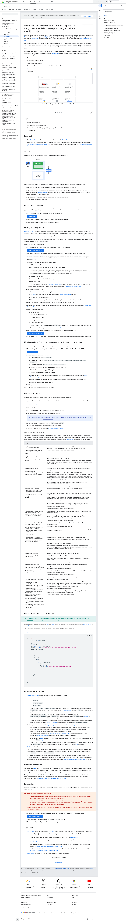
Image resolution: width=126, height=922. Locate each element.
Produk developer (25, 900)
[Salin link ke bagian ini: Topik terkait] (35, 827)
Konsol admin (50, 897)
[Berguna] (90, 22)
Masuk (122, 1)
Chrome (46, 913)
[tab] (26, 632)
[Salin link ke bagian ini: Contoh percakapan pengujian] (45, 433)
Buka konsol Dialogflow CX (35, 250)
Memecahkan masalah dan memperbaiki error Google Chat (51, 778)
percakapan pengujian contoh (58, 328)
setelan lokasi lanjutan (65, 294)
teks (48, 624)
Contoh (34, 9)
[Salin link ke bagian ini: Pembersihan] (35, 784)
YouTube (74, 904)
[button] (9, 26)
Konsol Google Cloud (51, 902)
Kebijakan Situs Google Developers (54, 870)
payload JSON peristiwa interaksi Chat (60, 733)
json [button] (27, 632)
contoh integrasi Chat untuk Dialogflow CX (74, 759)
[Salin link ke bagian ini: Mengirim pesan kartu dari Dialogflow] (55, 613)
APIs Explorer (50, 904)
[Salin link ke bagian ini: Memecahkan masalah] (43, 765)
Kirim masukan (87, 26)
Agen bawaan (55, 53)
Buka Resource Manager (35, 816)
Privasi (30, 919)
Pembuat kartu (49, 9)
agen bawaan (66, 258)
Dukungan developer (26, 904)
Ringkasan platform (25, 897)
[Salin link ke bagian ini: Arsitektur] (33, 152)
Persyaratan (24, 919)
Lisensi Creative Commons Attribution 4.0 (60, 868)
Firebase (53, 913)
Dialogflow (27, 37)
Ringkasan (4, 9)
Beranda (25, 1)
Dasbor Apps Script (51, 900)
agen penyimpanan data (55, 284)
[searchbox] (10, 14)
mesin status (51, 831)
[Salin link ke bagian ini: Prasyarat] (33, 136)
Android (39, 913)
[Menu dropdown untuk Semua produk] (48, 2)
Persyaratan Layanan (26, 907)
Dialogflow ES (35, 38)
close (124, 6)
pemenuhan (27, 626)
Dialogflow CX (47, 37)
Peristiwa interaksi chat (33, 695)
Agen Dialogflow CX (29, 231)
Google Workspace (34, 21)
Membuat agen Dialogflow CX (73, 286)
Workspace (14, 2)
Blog (73, 897)
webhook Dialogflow (42, 192)
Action (86, 716)
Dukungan (41, 9)
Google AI (73, 913)
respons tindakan (45, 740)
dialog (41, 738)
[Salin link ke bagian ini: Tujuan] (31, 119)
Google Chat (33, 1)
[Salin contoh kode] (92, 635)
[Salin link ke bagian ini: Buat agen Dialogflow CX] (45, 228)
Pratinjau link (30, 747)
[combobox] (100, 1)
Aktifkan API (32, 216)
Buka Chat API (32, 352)
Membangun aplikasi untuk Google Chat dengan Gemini (48, 846)
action (76, 744)
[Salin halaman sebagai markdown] (36, 31)
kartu (53, 624)
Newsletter (74, 900)
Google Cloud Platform (63, 913)
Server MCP (27, 9)
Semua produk (42, 1)
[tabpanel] (58, 660)
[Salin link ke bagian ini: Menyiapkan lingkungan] (44, 205)
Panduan (11, 9)
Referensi (53, 1)
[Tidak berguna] (92, 22)
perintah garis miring (66, 710)
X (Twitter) (74, 902)
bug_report (119, 6)
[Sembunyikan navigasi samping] (17, 919)
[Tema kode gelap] (89, 635)
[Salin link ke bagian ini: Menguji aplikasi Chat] (42, 393)
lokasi (34, 294)
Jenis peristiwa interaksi (36, 698)
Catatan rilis (24, 902)
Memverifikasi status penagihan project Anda (38, 144)
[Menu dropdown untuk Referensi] (58, 2)
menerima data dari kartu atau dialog (65, 725)
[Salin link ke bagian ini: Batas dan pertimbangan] (45, 691)
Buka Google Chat (33, 405)
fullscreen (121, 6)
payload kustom (87, 624)
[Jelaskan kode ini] (87, 635)
